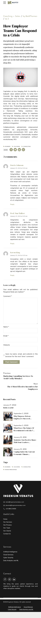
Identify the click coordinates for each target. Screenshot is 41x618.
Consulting (27, 146)
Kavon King (15, 252)
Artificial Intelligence (10, 552)
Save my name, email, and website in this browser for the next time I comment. (21, 355)
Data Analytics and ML (10, 561)
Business (7, 146)
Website (6, 345)
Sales (17, 16)
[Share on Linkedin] (19, 149)
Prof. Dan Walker (17, 213)
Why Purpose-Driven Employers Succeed (22, 417)
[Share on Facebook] (11, 149)
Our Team (6, 528)
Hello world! (8, 408)
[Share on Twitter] (15, 149)
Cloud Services (8, 555)
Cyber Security (8, 558)
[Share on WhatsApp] (23, 149)
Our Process (7, 525)
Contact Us (7, 534)
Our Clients (7, 531)
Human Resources (11, 469)
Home (5, 519)
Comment (7, 296)
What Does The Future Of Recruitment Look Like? (24, 429)
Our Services (7, 522)
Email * (6, 336)
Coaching (7, 16)
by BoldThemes (30, 16)
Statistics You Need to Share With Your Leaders (25, 441)
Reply (12, 204)
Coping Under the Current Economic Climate (24, 453)
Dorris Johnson (16, 165)
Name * (6, 327)
